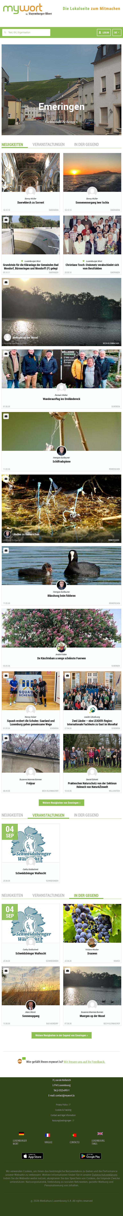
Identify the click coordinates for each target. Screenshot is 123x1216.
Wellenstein (114, 790)
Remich (117, 961)
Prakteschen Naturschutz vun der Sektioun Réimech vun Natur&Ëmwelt (92, 785)
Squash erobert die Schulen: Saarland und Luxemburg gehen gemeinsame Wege (31, 722)
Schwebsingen (52, 880)
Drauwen (92, 953)
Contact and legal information (63, 1115)
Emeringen (53, 210)
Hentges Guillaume (12, 540)
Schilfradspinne (61, 461)
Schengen (115, 406)
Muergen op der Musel (25, 337)
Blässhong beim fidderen (62, 596)
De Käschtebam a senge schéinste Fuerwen (61, 658)
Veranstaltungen (49, 144)
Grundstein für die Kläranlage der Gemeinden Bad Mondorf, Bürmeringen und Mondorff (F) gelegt (30, 266)
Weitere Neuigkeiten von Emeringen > (61, 802)
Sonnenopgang (30, 1016)
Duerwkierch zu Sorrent (30, 202)
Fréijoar (30, 783)
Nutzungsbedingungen (62, 1120)
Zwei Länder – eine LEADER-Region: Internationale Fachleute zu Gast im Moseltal (92, 722)
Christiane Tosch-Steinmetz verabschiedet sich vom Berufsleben (92, 266)
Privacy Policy (62, 1104)
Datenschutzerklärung (104, 1174)
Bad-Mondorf (52, 1023)
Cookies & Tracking (63, 1110)
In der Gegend (86, 144)
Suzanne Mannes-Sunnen (15, 343)
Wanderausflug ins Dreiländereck (61, 399)
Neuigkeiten (12, 815)
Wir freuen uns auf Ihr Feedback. (84, 1062)
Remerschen (114, 469)
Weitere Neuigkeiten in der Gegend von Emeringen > (61, 1035)
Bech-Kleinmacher (111, 343)
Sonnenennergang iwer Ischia (92, 202)
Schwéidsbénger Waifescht (31, 873)
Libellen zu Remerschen (26, 534)
